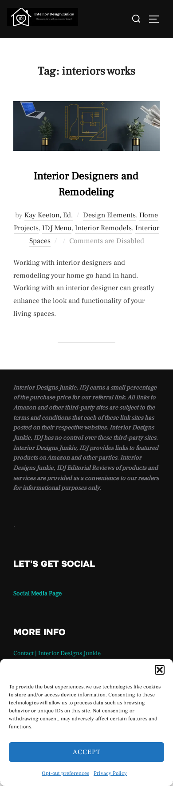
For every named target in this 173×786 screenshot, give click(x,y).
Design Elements (109, 215)
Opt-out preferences (65, 773)
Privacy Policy (110, 773)
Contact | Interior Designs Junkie (57, 653)
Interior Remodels (103, 228)
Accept (87, 752)
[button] (159, 669)
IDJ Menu (56, 228)
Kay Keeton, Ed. (48, 215)
